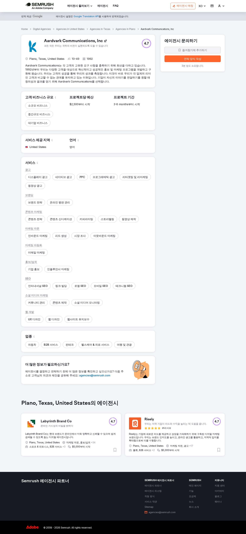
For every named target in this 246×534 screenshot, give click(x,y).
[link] (102, 6)
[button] (202, 6)
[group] (123, 430)
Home (24, 29)
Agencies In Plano (125, 29)
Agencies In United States (70, 29)
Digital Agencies (42, 29)
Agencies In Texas (100, 29)
